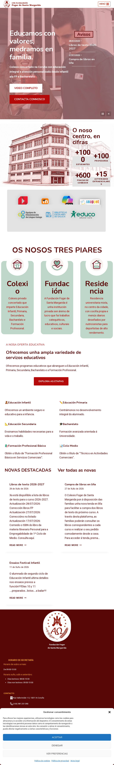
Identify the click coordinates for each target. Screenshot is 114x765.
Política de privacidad (60, 761)
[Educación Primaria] (84, 409)
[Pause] (102, 113)
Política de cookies (42, 761)
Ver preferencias (57, 753)
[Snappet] (90, 203)
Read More (18, 545)
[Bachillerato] (84, 430)
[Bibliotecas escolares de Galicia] (56, 214)
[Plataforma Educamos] (23, 203)
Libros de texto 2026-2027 (83, 47)
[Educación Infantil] (30, 409)
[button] (109, 712)
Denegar (57, 745)
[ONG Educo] (83, 215)
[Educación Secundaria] (30, 430)
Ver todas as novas (77, 470)
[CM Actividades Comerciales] (84, 452)
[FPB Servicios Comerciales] (30, 452)
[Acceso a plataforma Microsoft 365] (67, 203)
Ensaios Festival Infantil (25, 563)
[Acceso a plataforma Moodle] (45, 203)
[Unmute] (108, 113)
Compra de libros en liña (82, 61)
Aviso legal (75, 761)
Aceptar (57, 737)
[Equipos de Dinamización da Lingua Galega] (30, 215)
